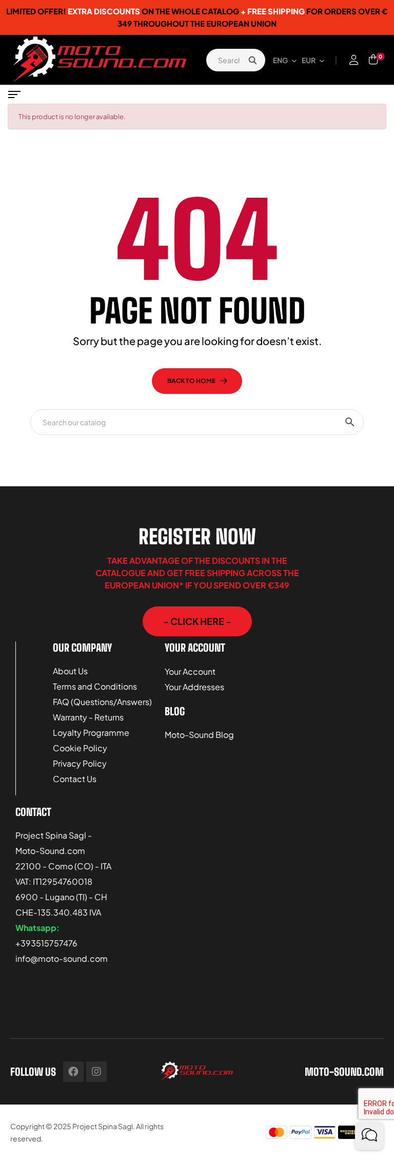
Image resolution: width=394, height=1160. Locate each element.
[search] (252, 60)
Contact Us (74, 778)
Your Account (190, 671)
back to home (191, 381)
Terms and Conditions (95, 686)
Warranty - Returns (88, 717)
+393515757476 (46, 943)
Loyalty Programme (91, 732)
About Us (70, 670)
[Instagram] (96, 1071)
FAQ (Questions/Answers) (102, 701)
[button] (197, 621)
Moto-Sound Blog (199, 734)
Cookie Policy (80, 748)
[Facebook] (73, 1071)
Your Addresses (194, 686)
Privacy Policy (80, 763)
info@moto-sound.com (61, 958)
